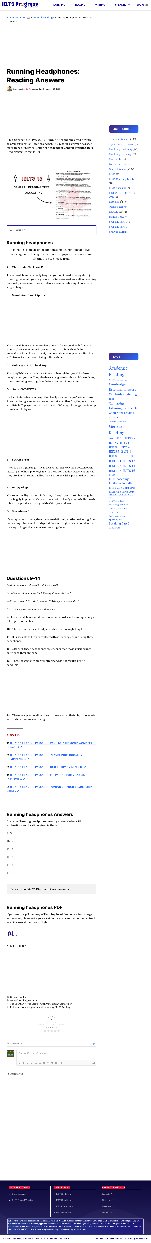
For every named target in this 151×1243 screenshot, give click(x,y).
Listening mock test (119, 504)
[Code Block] (48, 1063)
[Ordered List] (36, 1063)
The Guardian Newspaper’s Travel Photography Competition (41, 1003)
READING (80, 4)
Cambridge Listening (120, 149)
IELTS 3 (114, 443)
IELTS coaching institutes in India (120, 481)
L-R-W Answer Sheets (116, 501)
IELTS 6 (125, 447)
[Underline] (28, 1063)
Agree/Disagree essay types (118, 380)
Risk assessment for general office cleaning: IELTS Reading (40, 1007)
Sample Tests (116, 216)
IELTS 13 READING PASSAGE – (29, 767)
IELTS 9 (114, 456)
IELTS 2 (130, 438)
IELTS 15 (115, 470)
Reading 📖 (23, 17)
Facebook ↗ (107, 1206)
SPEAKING (120, 4)
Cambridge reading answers (121, 415)
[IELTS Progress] (19, 5)
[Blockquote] (44, 1063)
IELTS (112, 174)
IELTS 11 (115, 461)
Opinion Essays (117, 206)
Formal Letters (117, 164)
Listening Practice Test (118, 508)
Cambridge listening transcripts (123, 405)
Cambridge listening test (123, 396)
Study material (117, 231)
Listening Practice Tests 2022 (119, 512)
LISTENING (59, 4)
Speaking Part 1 (116, 519)
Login (93, 1043)
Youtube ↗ (107, 1212)
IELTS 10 (127, 456)
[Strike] (32, 1063)
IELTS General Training (22, 1200)
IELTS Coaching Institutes (123, 179)
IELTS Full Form (63, 1193)
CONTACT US (66, 1238)
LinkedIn (107, 1193)
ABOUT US (8, 1238)
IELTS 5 (114, 447)
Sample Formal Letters (117, 516)
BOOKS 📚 (142, 4)
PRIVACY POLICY (24, 1238)
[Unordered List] (40, 1063)
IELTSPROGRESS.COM (115, 1238)
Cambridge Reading (120, 154)
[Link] (52, 1063)
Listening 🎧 (116, 201)
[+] (60, 1063)
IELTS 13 (32, 1000)
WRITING (100, 4)
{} (56, 1063)
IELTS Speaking (117, 188)
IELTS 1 (119, 438)
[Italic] (23, 1063)
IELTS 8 (126, 451)
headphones (31, 471)
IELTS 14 (129, 466)
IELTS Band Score (64, 1200)
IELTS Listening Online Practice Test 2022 (121, 496)
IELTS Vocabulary (64, 1206)
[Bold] (19, 1063)
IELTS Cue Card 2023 (122, 488)
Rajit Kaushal (19, 88)
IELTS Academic (19, 1193)
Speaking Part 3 (114, 528)
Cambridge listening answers (122, 387)
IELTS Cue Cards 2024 (121, 491)
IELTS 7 (114, 451)
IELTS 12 (129, 461)
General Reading (42, 17)
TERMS (53, 1238)
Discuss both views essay (117, 422)
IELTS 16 (129, 470)
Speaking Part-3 (118, 226)
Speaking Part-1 (118, 221)
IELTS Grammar (63, 1212)
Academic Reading (119, 139)
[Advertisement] (51, 45)
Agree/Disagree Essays (121, 144)
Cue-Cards (115, 159)
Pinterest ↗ (107, 1200)
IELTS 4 (124, 442)
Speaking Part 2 (119, 523)
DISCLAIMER (41, 1238)
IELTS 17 (114, 475)
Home (10, 17)
